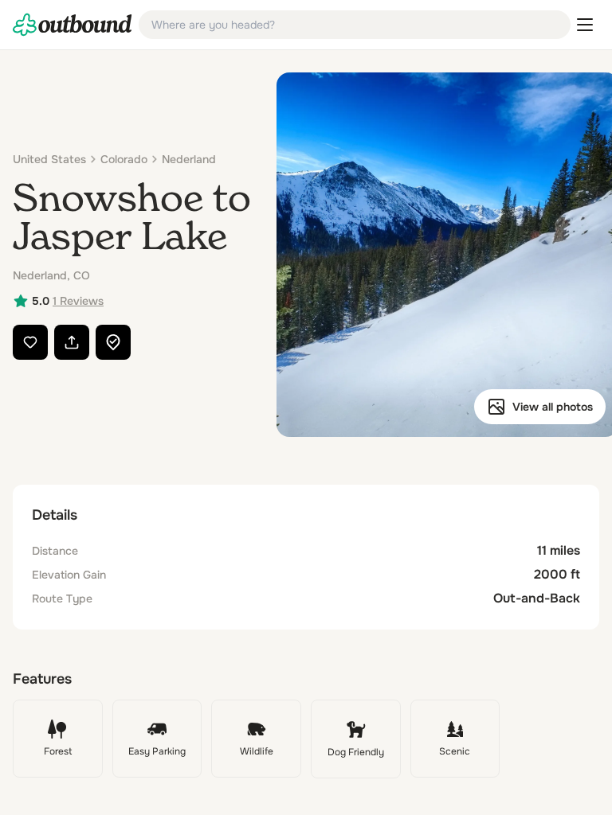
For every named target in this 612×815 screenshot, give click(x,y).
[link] (72, 25)
